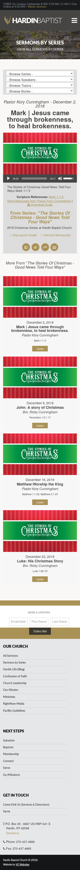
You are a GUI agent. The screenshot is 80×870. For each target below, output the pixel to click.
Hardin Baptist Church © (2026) (20, 860)
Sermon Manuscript (57, 235)
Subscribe (40, 631)
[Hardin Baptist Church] (33, 14)
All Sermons (10, 656)
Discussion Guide (25, 235)
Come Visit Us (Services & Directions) (26, 804)
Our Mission (10, 690)
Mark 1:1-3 (56, 197)
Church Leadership (14, 683)
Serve (6, 768)
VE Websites (22, 864)
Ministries (9, 697)
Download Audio (42, 204)
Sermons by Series (14, 662)
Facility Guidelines (14, 710)
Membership (11, 754)
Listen (40, 349)
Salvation (9, 740)
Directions (12, 833)
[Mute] (60, 178)
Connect (8, 761)
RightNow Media (13, 703)
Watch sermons (37, 6)
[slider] (34, 178)
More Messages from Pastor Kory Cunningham (39, 201)
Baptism (8, 747)
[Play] (8, 178)
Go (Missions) (11, 775)
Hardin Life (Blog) (14, 669)
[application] (40, 178)
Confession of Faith (15, 676)
